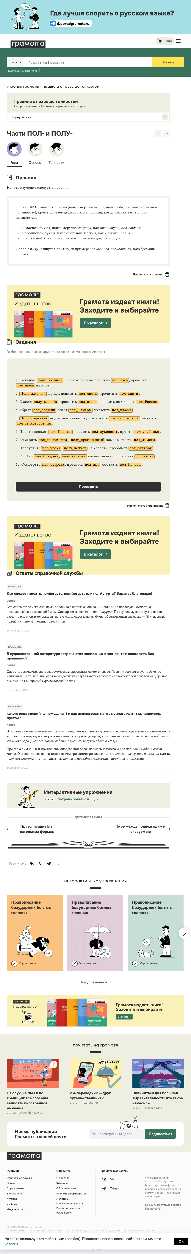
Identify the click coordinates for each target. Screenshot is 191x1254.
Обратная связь (66, 1188)
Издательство (15, 1209)
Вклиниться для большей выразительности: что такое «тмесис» (157, 1098)
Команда (62, 1183)
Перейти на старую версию (163, 1206)
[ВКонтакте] (32, 863)
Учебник (12, 1203)
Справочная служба (19, 1177)
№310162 (14, 586)
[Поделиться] (166, 133)
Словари (12, 1183)
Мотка (150, 1230)
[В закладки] (157, 133)
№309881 (15, 646)
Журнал (12, 1198)
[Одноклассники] (40, 863)
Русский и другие (31, 1112)
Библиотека (14, 1193)
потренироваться (73, 799)
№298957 (14, 706)
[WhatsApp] (57, 863)
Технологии (90, 1102)
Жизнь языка (153, 1107)
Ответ (11, 600)
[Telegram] (49, 863)
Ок (181, 1241)
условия (11, 1244)
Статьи (11, 1112)
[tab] (14, 154)
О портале (62, 1177)
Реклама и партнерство (71, 1193)
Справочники (15, 1188)
